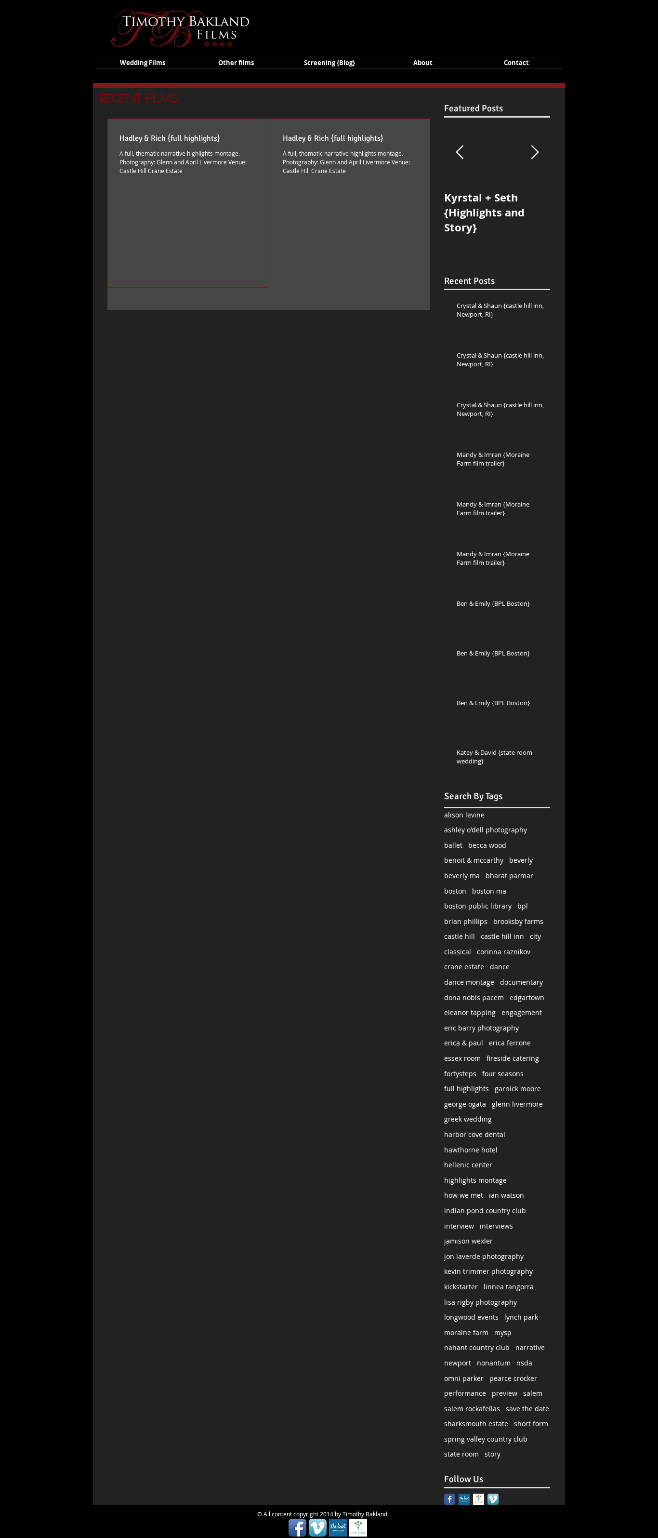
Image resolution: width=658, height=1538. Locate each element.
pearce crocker (513, 1378)
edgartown (527, 997)
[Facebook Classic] (449, 1499)
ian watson (506, 1195)
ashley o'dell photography (485, 829)
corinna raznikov (503, 951)
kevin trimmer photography (488, 1271)
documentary (521, 982)
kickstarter (461, 1286)
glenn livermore (517, 1104)
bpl (522, 905)
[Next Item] (534, 152)
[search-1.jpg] (464, 1499)
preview (504, 1393)
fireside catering (513, 1058)
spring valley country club (485, 1439)
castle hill (459, 936)
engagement (521, 1012)
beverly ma (462, 875)
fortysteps (460, 1073)
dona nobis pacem (474, 997)
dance (500, 966)
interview (459, 1225)
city (535, 936)
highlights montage (475, 1180)
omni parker (464, 1378)
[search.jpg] (478, 1499)
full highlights (466, 1088)
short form (531, 1423)
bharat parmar (509, 875)
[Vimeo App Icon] (493, 1499)
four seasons (503, 1073)
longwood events (471, 1317)
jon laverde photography (484, 1256)
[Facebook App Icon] (297, 1528)
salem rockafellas (472, 1408)
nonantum (494, 1362)
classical (457, 951)
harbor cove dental (474, 1134)
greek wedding (468, 1118)
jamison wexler (468, 1240)
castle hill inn (502, 936)
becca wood (487, 845)
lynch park (521, 1317)
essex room (462, 1058)
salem (532, 1393)
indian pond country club (485, 1210)
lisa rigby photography (480, 1302)
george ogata (465, 1104)
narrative (530, 1347)
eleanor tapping (470, 1012)
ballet (453, 845)
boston (455, 891)
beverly (521, 860)
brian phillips (465, 921)
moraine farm (466, 1332)
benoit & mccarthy (473, 860)
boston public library (478, 905)
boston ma (489, 891)
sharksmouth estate (476, 1423)
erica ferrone (510, 1042)
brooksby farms (518, 921)
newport (457, 1362)
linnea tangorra (509, 1286)
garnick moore (518, 1088)
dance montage (469, 982)
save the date (527, 1408)
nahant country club (477, 1347)
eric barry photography (481, 1027)
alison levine (464, 814)
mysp (503, 1332)
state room (461, 1453)
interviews (496, 1225)
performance (465, 1393)
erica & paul (463, 1042)
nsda (524, 1362)
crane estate (464, 966)
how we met (463, 1195)
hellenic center (468, 1164)
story (492, 1453)
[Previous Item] (459, 152)
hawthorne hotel (471, 1149)
